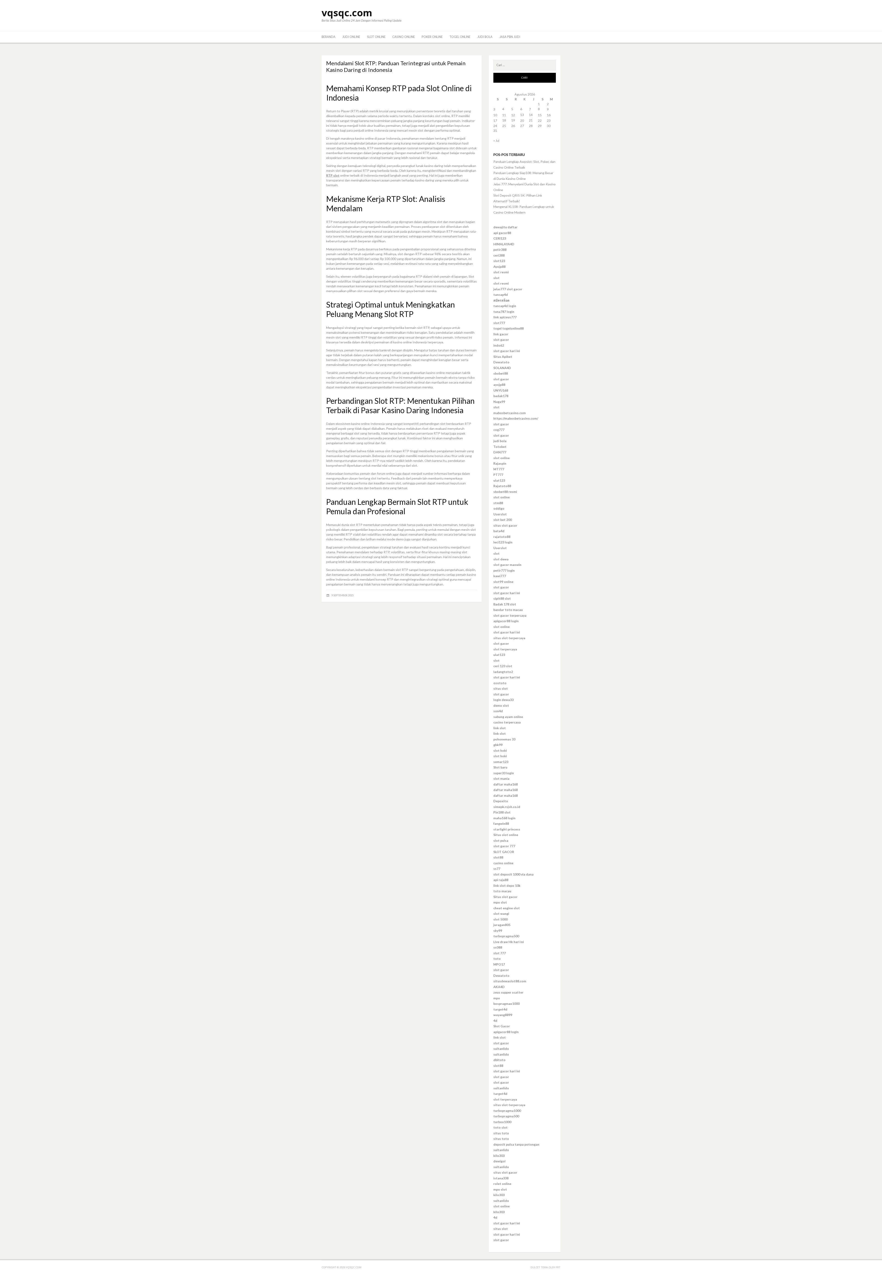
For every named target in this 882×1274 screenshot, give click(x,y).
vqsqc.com (347, 12)
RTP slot (332, 175)
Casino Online (403, 37)
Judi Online (351, 37)
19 (513, 120)
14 (531, 115)
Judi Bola (484, 37)
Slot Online (376, 37)
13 (522, 115)
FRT (558, 1267)
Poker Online (432, 37)
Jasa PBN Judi (509, 37)
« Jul (496, 140)
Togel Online (459, 37)
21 (531, 120)
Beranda (328, 37)
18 (504, 120)
